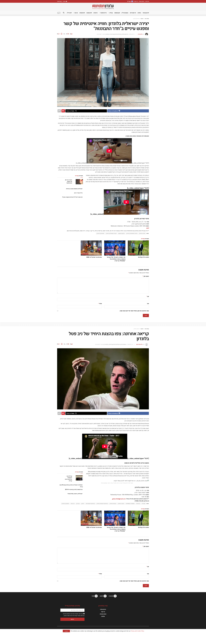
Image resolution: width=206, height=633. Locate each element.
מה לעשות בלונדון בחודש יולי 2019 (73, 489)
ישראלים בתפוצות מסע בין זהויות (74, 189)
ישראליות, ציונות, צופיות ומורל (75, 494)
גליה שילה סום (139, 344)
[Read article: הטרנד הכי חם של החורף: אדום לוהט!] (79, 181)
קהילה (111, 13)
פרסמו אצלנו (141, 1)
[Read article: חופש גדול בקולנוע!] (138, 248)
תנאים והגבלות (103, 614)
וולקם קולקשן (121, 233)
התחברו (64, 1)
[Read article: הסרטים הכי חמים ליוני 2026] (91, 248)
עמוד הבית (147, 18)
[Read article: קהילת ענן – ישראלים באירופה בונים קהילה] (79, 477)
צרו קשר (136, 1)
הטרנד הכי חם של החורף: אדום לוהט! (68, 181)
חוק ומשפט (117, 13)
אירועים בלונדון (136, 18)
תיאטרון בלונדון (65, 503)
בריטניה (138, 503)
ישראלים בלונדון (100, 233)
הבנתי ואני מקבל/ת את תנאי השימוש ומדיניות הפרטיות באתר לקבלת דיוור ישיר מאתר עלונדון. (73, 614)
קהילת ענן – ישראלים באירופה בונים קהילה (68, 478)
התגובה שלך (145, 276)
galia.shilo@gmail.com (119, 499)
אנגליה (143, 503)
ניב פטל (73, 503)
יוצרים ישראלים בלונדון (111, 233)
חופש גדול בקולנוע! (143, 257)
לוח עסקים (89, 13)
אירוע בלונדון (142, 233)
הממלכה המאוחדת (130, 503)
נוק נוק (78, 503)
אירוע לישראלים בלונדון (131, 233)
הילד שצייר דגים (78, 193)
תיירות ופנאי (103, 13)
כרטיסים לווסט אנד (90, 503)
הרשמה (59, 1)
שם (147, 296)
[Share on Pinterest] (63, 110)
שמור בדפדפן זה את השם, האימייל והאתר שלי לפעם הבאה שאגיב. (134, 311)
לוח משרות (82, 13)
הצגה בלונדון (121, 503)
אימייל (100, 303)
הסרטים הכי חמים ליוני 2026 (94, 257)
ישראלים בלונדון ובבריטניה (115, 34)
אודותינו (147, 1)
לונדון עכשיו (146, 13)
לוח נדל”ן (69, 13)
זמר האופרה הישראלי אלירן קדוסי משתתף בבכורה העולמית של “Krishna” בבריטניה (116, 259)
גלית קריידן (140, 34)
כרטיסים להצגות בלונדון (102, 503)
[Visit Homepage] (103, 6)
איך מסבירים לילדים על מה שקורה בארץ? (72, 197)
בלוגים (139, 13)
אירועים (95, 13)
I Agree (66, 631)
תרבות (76, 13)
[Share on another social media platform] (59, 110)
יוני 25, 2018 (131, 34)
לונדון (82, 503)
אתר (148, 303)
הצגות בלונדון (136, 328)
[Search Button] (63, 13)
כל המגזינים (133, 13)
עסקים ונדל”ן (125, 13)
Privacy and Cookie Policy (137, 631)
